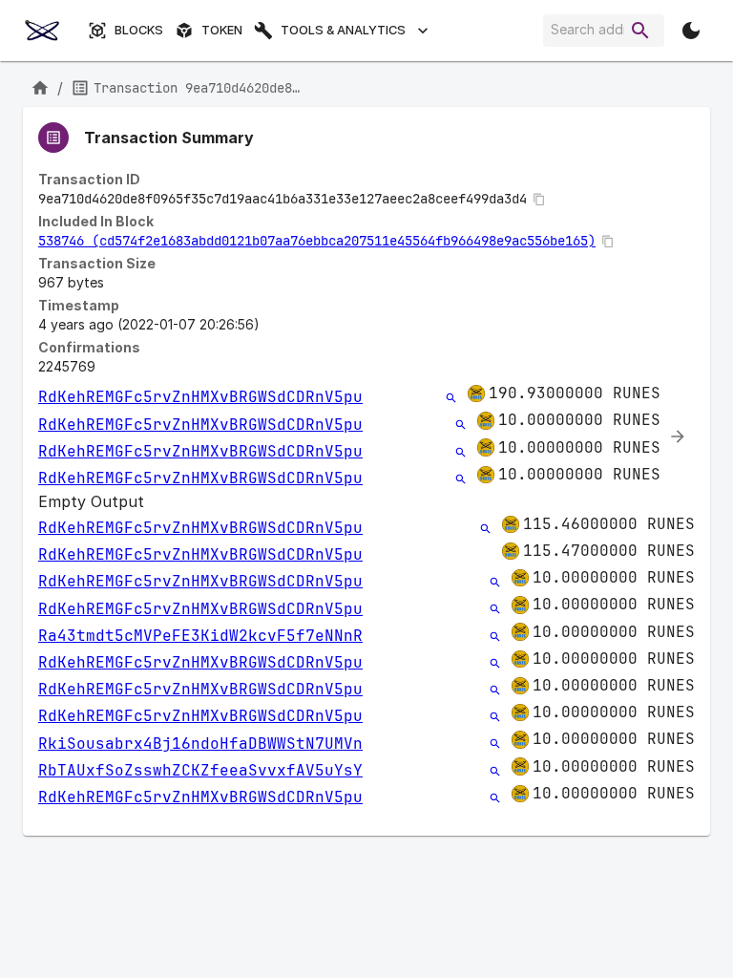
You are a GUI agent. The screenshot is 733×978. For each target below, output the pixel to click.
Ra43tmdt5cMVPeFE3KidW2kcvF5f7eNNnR (200, 636)
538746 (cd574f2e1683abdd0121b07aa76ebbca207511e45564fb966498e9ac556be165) (317, 240)
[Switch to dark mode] (691, 30)
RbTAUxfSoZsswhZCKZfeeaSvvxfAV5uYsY (200, 770)
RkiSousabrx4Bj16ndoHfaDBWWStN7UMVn (200, 744)
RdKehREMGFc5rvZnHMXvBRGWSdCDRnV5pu (200, 397)
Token (221, 30)
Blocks (139, 30)
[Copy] (539, 199)
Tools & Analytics (343, 30)
